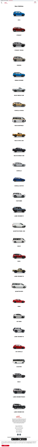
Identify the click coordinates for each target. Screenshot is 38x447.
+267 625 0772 (11, 0)
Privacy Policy (29, 442)
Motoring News (19, 429)
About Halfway (19, 431)
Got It (5, 445)
